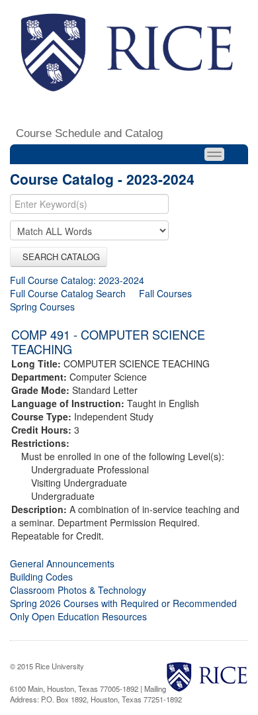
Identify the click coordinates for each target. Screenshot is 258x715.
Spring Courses (42, 306)
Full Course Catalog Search (68, 293)
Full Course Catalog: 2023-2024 (77, 280)
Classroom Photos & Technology (78, 589)
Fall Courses (165, 293)
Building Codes (41, 576)
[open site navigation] (214, 154)
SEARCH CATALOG (58, 256)
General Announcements (62, 563)
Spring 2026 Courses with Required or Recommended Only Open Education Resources (123, 609)
